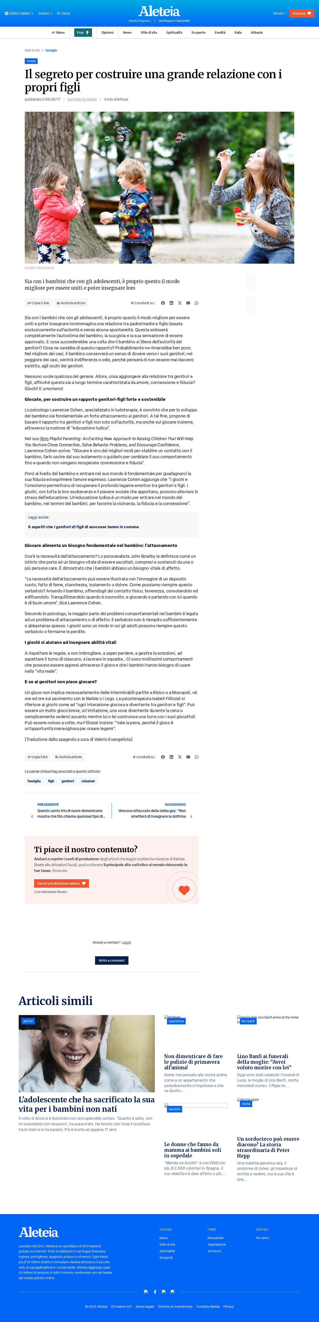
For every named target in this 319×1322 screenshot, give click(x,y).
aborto (28, 1021)
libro (44, 438)
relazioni (88, 781)
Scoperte (198, 32)
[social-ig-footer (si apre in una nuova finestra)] (173, 1291)
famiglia (51, 50)
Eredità (220, 32)
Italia (238, 32)
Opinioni (107, 32)
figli (51, 781)
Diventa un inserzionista (175, 1306)
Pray (80, 32)
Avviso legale (145, 1306)
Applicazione (217, 1244)
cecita (246, 1104)
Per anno (262, 1238)
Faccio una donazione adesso (58, 883)
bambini (174, 1109)
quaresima (176, 1021)
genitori (68, 781)
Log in (126, 942)
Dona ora (298, 13)
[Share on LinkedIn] (171, 303)
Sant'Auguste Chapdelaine (174, 21)
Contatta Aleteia (208, 1306)
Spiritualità (174, 32)
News (127, 32)
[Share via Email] (188, 303)
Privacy (228, 1306)
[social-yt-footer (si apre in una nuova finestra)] (146, 1291)
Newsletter (216, 1238)
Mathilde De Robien (82, 99)
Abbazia (256, 32)
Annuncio (214, 1251)
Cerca (65, 13)
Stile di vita (149, 32)
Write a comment (112, 960)
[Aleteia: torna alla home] (159, 11)
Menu (60, 32)
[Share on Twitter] (180, 303)
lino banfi (248, 1021)
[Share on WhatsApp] (196, 303)
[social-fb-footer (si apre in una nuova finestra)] (155, 1291)
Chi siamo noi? (121, 1306)
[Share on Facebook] (163, 303)
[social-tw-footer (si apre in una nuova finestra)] (164, 1291)
